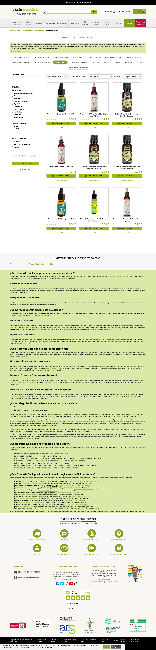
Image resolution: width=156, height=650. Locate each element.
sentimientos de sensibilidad (79, 62)
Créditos (115, 641)
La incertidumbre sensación (21, 62)
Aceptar (106, 647)
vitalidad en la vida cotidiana (80, 496)
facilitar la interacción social (53, 368)
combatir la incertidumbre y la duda (27, 495)
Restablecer (26, 170)
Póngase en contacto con (70, 641)
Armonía (17, 96)
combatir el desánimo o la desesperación (29, 502)
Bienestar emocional (21, 101)
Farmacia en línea (15, 31)
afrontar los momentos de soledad (27, 498)
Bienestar (17, 99)
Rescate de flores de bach (42, 57)
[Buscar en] (94, 12)
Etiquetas (16, 87)
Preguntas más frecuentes (119, 539)
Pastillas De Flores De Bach (113, 57)
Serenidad (17, 115)
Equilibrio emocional (21, 104)
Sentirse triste (95, 62)
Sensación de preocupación (133, 57)
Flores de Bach (39, 31)
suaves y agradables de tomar (47, 491)
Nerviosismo (18, 112)
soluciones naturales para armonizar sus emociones (74, 485)
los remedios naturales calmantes (118, 276)
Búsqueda (26, 163)
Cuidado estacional (85, 23)
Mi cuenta (108, 12)
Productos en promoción (27, 156)
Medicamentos (62, 23)
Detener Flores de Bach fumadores (78, 68)
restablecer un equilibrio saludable (77, 504)
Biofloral (17, 142)
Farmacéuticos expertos (91, 539)
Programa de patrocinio (64, 554)
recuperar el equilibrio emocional (83, 489)
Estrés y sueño (19, 109)
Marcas (129, 23)
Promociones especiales (140, 23)
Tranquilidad (18, 117)
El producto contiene (19, 123)
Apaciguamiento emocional (23, 93)
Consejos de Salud (42, 641)
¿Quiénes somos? (122, 641)
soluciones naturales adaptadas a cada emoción (84, 481)
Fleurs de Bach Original (22, 144)
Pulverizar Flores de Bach (94, 57)
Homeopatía (39, 23)
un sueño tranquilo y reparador (32, 487)
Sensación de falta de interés (41, 62)
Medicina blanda (28, 31)
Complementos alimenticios (16, 23)
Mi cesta (138, 12)
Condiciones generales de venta (88, 641)
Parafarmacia (74, 23)
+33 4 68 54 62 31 (104, 579)
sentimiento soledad (60, 62)
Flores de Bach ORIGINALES (23, 57)
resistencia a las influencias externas (74, 500)
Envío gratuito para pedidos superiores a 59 (78, 2)
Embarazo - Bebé (107, 23)
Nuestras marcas (19, 138)
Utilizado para (16, 90)
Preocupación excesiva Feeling (134, 62)
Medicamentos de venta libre (119, 554)
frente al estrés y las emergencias (31, 483)
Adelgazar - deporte (96, 23)
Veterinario (118, 23)
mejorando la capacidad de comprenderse (22, 382)
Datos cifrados (37, 554)
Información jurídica (54, 641)
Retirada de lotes (104, 641)
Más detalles (15, 51)
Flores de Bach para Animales (112, 62)
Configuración (116, 647)
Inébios (16, 147)
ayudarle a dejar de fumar (24, 506)
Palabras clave (18, 74)
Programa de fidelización (91, 554)
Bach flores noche (77, 57)
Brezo (16, 126)
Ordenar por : (118, 77)
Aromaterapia (50, 23)
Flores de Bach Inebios (61, 57)
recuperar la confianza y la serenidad (68, 493)
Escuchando (18, 107)
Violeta (16, 129)
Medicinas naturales (28, 23)
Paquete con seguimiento (37, 539)
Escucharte (64, 539)
